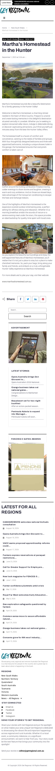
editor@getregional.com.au (31, 751)
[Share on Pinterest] (43, 299)
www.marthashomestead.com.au (16, 281)
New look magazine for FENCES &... (21, 576)
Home (4, 28)
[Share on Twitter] (28, 299)
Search (27, 316)
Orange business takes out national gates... (25, 628)
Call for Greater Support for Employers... (23, 567)
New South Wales (18, 28)
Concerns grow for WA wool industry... (22, 637)
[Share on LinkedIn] (35, 299)
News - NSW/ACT (26, 39)
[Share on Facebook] (20, 299)
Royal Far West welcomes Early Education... (25, 595)
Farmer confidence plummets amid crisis (23, 586)
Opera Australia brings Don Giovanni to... (23, 534)
